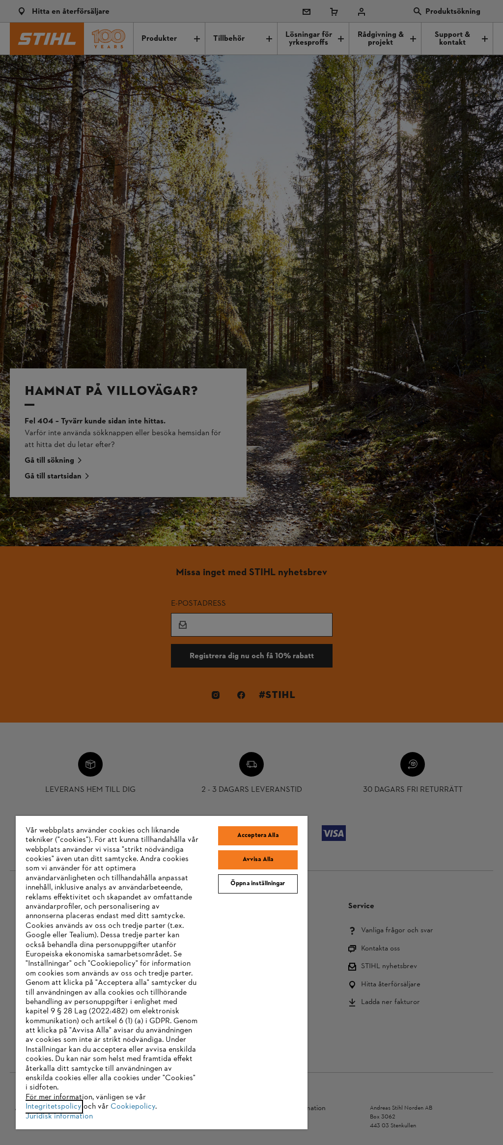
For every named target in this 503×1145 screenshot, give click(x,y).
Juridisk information (59, 1116)
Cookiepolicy (133, 1106)
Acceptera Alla (258, 835)
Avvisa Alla (258, 859)
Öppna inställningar (257, 883)
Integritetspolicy (54, 1106)
